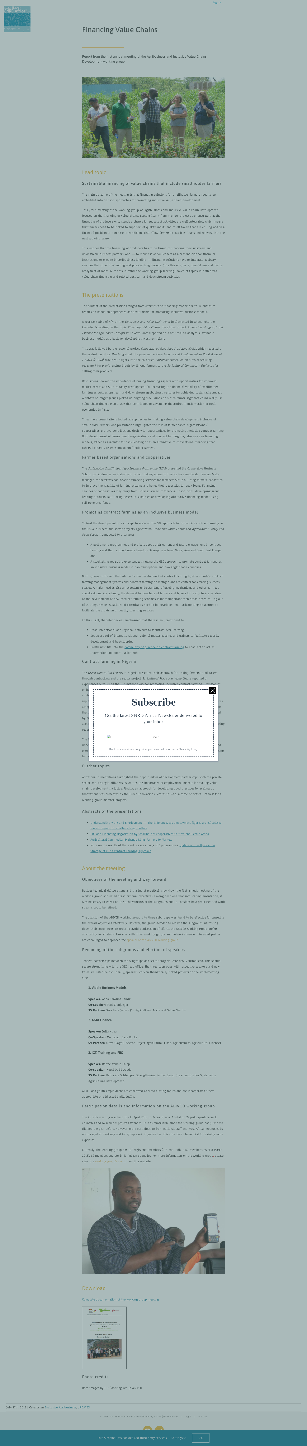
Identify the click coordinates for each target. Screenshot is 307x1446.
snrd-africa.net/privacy (184, 748)
